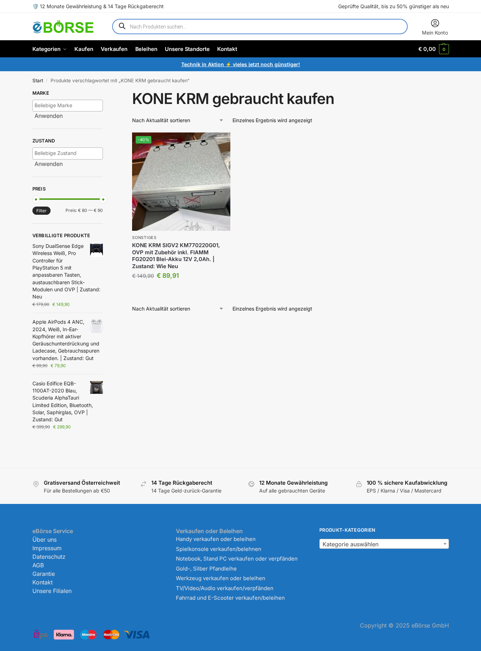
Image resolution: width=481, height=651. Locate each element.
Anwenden (49, 115)
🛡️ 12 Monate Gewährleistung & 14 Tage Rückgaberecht (98, 6)
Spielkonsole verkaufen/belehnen (218, 549)
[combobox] (384, 544)
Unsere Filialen (52, 590)
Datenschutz (49, 556)
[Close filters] (105, 94)
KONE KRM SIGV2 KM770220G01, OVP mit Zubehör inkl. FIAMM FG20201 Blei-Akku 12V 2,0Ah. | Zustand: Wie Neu (176, 256)
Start (37, 80)
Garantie (43, 573)
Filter (41, 210)
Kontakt (42, 582)
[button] (433, 49)
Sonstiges (144, 237)
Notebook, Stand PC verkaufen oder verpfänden (237, 558)
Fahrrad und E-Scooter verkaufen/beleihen (230, 597)
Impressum (47, 548)
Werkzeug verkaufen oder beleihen (220, 578)
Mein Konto (435, 33)
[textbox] (70, 105)
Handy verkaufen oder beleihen (216, 539)
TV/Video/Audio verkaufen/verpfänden (224, 588)
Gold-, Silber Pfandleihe (206, 568)
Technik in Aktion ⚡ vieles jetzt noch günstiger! (240, 64)
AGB (38, 565)
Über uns (44, 539)
